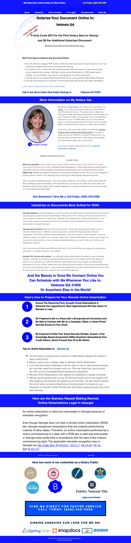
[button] (47, 455)
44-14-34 (86, 445)
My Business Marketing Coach (72, 538)
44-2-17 (75, 445)
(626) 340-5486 (99, 3)
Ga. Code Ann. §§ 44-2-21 (53, 445)
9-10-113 (33, 448)
